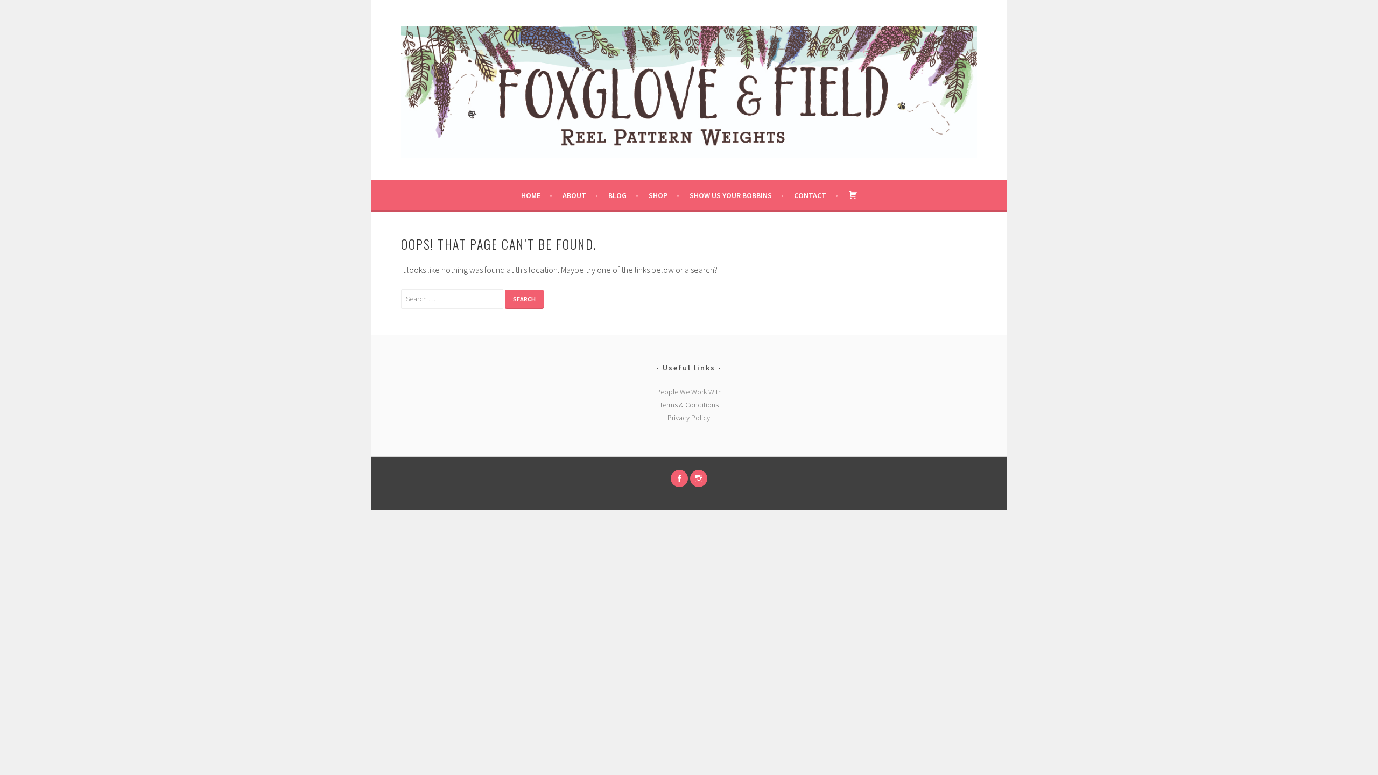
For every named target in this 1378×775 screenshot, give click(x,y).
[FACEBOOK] (679, 478)
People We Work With (689, 392)
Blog (617, 195)
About (574, 195)
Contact (810, 195)
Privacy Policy (688, 417)
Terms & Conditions (689, 405)
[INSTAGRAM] (698, 478)
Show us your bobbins (731, 195)
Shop (658, 195)
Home (530, 195)
